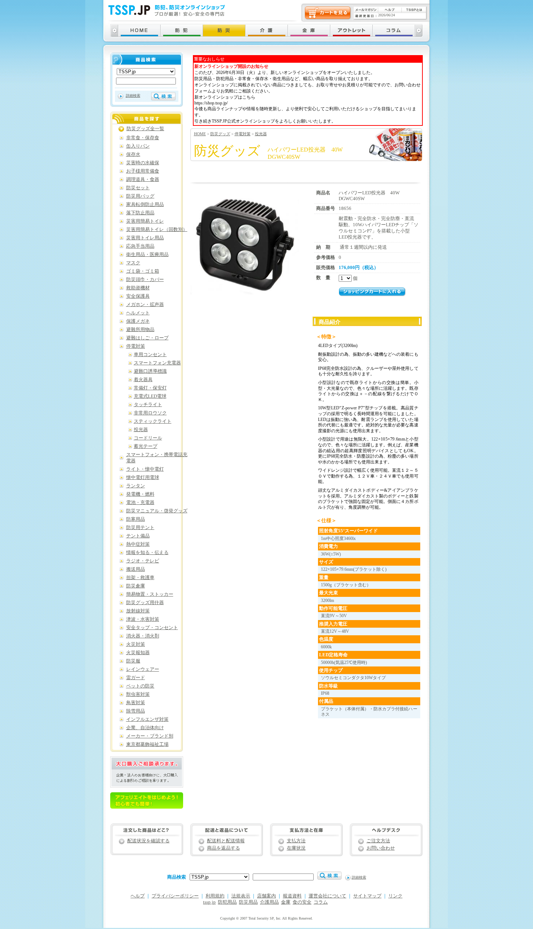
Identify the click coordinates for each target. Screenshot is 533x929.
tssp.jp (209, 902)
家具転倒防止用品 (145, 204)
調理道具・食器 (142, 179)
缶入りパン (138, 146)
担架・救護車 (140, 577)
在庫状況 (296, 848)
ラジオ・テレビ (142, 560)
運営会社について (327, 896)
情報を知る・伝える (147, 552)
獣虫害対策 (138, 694)
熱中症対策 (138, 544)
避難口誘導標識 (150, 371)
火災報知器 (138, 652)
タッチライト (148, 404)
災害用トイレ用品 (145, 237)
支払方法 (296, 840)
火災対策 (135, 644)
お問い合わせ (381, 848)
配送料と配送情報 (226, 840)
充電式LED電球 (150, 396)
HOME (200, 134)
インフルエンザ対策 (147, 719)
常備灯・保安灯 (150, 388)
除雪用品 (135, 711)
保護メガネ (138, 321)
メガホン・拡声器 (145, 304)
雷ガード (135, 677)
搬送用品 (135, 569)
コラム (321, 902)
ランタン (135, 485)
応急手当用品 (140, 246)
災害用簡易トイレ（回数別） (156, 229)
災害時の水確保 (142, 162)
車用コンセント (150, 354)
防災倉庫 (135, 586)
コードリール (148, 438)
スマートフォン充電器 (157, 363)
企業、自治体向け (145, 727)
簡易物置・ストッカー (149, 594)
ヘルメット (138, 312)
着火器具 (143, 379)
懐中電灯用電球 (142, 477)
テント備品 (138, 535)
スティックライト (153, 421)
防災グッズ (220, 134)
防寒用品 (135, 519)
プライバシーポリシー (175, 896)
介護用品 (269, 902)
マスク (133, 262)
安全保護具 (138, 296)
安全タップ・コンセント (152, 627)
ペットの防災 (140, 686)
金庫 (285, 902)
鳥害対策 (135, 702)
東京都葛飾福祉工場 (147, 744)
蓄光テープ (145, 446)
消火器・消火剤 (142, 636)
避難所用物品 (140, 329)
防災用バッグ (140, 196)
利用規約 (215, 896)
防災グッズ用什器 (145, 602)
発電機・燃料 (140, 494)
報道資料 (292, 896)
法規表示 (240, 896)
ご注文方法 (378, 840)
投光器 (261, 134)
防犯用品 (227, 902)
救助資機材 (138, 287)
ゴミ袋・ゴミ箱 (142, 271)
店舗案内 (266, 896)
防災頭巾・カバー (145, 279)
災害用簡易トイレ (145, 221)
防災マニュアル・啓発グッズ (156, 510)
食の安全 (302, 902)
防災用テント (140, 527)
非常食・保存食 (142, 137)
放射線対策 (138, 611)
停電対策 (243, 134)
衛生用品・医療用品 (147, 254)
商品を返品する (223, 848)
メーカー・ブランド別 (149, 736)
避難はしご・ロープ (147, 337)
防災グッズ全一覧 (145, 128)
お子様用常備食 (142, 171)
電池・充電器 (140, 502)
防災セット (138, 187)
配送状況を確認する (148, 840)
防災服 (133, 661)
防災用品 (248, 902)
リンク (395, 896)
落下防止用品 (140, 212)
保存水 (133, 154)
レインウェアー (142, 669)
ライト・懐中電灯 (145, 469)
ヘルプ (138, 896)
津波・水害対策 (142, 619)
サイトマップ (367, 896)
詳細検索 (133, 96)
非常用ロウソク (150, 413)
